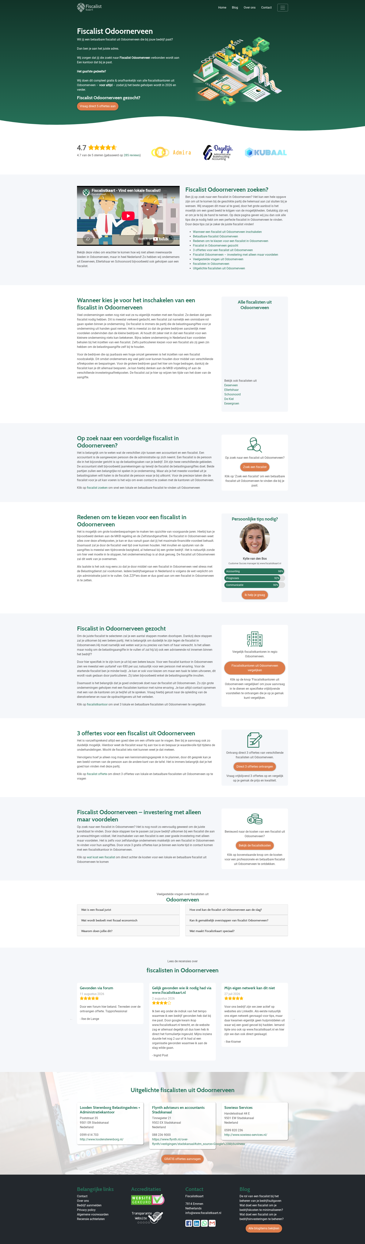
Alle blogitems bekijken (263, 1228)
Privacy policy (86, 1210)
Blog (235, 7)
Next (294, 1019)
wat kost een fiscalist (101, 857)
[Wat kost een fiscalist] (254, 820)
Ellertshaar (231, 390)
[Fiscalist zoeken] (254, 446)
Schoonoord (232, 394)
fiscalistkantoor (97, 704)
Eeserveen (231, 385)
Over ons (250, 7)
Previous (71, 1019)
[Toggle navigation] (282, 7)
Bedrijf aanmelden (89, 1205)
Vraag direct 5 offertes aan (98, 106)
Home (222, 7)
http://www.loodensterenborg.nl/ (102, 1139)
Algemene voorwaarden (93, 1214)
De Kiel (229, 399)
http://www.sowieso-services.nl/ (245, 1135)
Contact (266, 7)
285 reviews (132, 155)
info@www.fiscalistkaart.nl (203, 1213)
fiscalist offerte (97, 774)
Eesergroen (231, 403)
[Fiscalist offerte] (254, 741)
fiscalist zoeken (97, 488)
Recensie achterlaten (91, 1219)
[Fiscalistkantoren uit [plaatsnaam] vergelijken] (254, 641)
